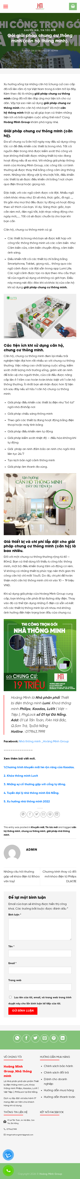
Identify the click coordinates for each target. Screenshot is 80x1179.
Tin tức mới (48, 30)
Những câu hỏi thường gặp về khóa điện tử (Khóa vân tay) (21, 876)
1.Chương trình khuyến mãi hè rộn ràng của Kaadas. (39, 767)
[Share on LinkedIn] (57, 814)
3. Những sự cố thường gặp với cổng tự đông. (35, 784)
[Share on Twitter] (36, 814)
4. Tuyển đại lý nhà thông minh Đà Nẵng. (31, 793)
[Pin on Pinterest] (50, 814)
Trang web (14, 980)
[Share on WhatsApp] (23, 814)
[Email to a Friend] (43, 814)
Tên (11, 946)
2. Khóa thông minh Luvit (21, 775)
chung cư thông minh (33, 831)
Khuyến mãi (31, 30)
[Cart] (73, 6)
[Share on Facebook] (30, 814)
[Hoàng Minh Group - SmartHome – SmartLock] (40, 6)
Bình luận (14, 914)
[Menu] (5, 6)
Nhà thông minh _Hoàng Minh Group (44, 741)
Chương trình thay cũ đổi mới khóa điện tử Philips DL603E (59, 876)
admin (54, 51)
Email (12, 963)
